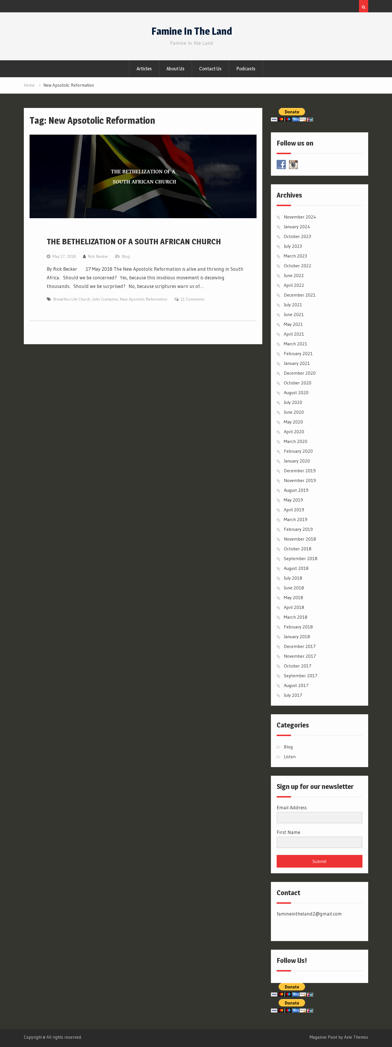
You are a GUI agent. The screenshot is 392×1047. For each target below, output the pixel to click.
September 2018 (300, 558)
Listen (290, 756)
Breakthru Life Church (71, 299)
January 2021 (297, 363)
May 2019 (293, 500)
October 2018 (297, 548)
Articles (144, 68)
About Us (175, 68)
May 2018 (293, 597)
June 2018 (294, 588)
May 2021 (293, 324)
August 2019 (296, 490)
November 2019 (300, 480)
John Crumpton (105, 299)
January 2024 (297, 226)
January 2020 (297, 461)
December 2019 (300, 470)
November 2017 (300, 656)
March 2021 (295, 344)
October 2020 (297, 383)
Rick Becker (98, 256)
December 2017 (300, 646)
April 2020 (294, 431)
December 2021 (300, 295)
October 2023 (297, 236)
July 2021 (293, 304)
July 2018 (293, 578)
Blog (126, 256)
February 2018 (298, 627)
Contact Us (210, 68)
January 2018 (297, 636)
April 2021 (294, 334)
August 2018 (296, 568)
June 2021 (294, 314)
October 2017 (297, 666)
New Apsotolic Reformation (143, 299)
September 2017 (300, 675)
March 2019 (295, 519)
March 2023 (295, 256)
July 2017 (293, 695)
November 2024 (300, 217)
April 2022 (294, 285)
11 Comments (193, 299)
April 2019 (294, 509)
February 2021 (298, 353)
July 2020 (293, 402)
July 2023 (293, 246)
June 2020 (294, 412)
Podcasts (245, 68)
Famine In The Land (192, 31)
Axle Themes (356, 1037)
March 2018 (295, 617)
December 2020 (300, 373)
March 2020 (295, 441)
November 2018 (300, 539)
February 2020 (298, 451)
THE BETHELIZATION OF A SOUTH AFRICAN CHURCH (134, 241)
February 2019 (298, 529)
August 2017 (296, 685)
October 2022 (297, 265)
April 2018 (294, 607)
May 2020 (293, 422)
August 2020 (296, 392)
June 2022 (294, 275)
